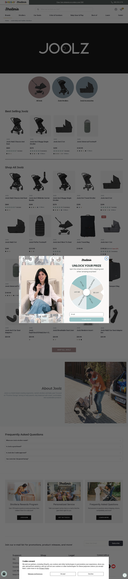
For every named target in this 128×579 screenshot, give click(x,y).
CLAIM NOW (86, 319)
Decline (90, 574)
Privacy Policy (44, 568)
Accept (62, 574)
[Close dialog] (106, 258)
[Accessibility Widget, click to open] (124, 575)
